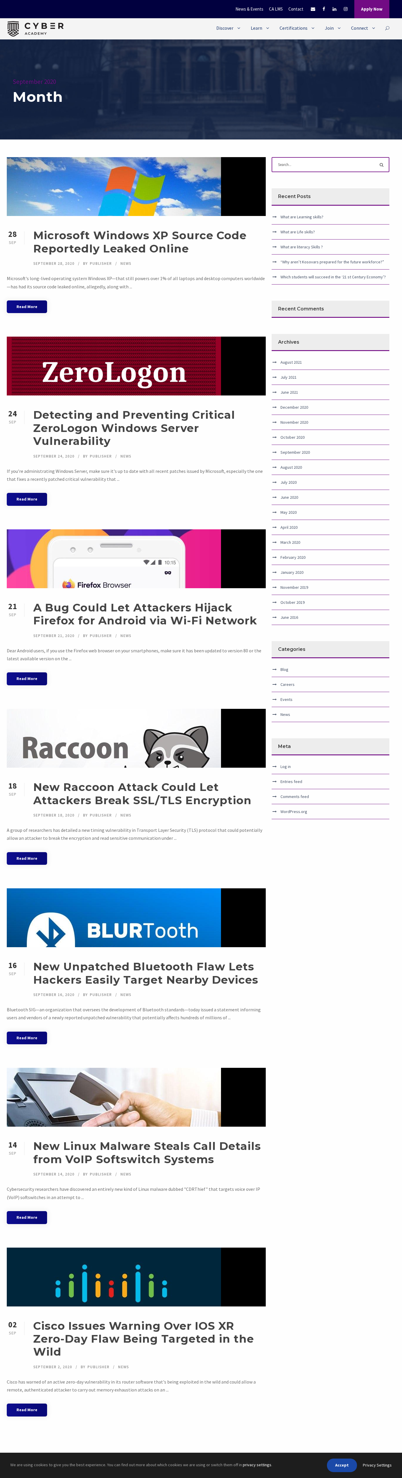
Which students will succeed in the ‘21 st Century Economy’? (333, 277)
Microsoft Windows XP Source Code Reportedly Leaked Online (140, 242)
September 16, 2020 (53, 994)
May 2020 (288, 512)
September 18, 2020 (53, 815)
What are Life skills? (297, 232)
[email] (313, 9)
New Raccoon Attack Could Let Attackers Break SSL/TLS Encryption (142, 793)
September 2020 (295, 452)
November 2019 (294, 587)
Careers (287, 684)
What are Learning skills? (301, 217)
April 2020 (289, 527)
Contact (295, 9)
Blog (284, 669)
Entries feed (291, 781)
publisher (101, 263)
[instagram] (346, 9)
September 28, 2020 (53, 263)
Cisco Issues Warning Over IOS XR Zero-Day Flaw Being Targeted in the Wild (143, 1339)
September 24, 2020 (53, 456)
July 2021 (288, 377)
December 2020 (294, 407)
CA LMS (276, 9)
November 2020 (294, 422)
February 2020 (292, 557)
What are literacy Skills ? (301, 247)
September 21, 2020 (53, 635)
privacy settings (257, 1464)
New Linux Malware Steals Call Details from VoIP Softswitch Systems (147, 1152)
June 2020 (289, 497)
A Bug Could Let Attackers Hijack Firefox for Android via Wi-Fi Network (145, 614)
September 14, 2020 (53, 1174)
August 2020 (291, 467)
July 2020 (288, 482)
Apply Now (372, 9)
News (125, 263)
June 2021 (289, 392)
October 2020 (292, 437)
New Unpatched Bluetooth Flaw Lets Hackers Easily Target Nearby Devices (145, 973)
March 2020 (290, 542)
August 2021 (291, 362)
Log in (285, 766)
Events (286, 699)
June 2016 (289, 617)
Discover (224, 28)
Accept (342, 1465)
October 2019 (292, 602)
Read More (26, 306)
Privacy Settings (377, 1465)
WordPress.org (293, 811)
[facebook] (324, 9)
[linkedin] (334, 9)
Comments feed (294, 796)
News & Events (249, 9)
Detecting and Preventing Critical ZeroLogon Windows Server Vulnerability (134, 428)
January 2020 (291, 572)
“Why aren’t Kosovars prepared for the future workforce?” (332, 262)
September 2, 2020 (52, 1366)
